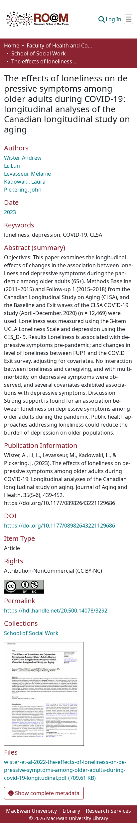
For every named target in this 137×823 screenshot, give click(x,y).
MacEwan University (31, 810)
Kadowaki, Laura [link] (25, 181)
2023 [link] (10, 212)
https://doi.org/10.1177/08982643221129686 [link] (59, 525)
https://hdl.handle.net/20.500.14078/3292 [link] (55, 610)
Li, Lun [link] (12, 165)
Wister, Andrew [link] (23, 157)
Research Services (108, 810)
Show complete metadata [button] (46, 793)
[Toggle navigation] (128, 19)
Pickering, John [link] (23, 189)
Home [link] (11, 45)
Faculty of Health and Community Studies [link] (60, 45)
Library (71, 810)
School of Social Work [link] (38, 53)
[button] (37, 19)
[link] (68, 770)
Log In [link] (113, 19)
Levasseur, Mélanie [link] (27, 173)
